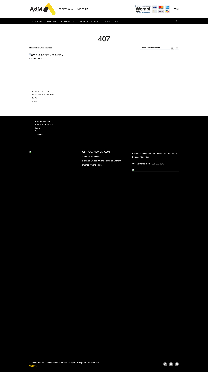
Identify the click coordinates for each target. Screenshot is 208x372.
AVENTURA (82, 9)
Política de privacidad (90, 157)
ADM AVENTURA (42, 121)
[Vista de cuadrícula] (172, 48)
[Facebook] (165, 364)
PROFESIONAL (66, 9)
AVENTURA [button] (51, 21)
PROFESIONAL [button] (36, 21)
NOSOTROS (95, 21)
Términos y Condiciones (91, 165)
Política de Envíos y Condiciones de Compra (101, 161)
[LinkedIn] (177, 364)
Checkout (39, 134)
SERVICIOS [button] (81, 21)
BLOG (116, 21)
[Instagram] (171, 364)
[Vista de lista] (177, 48)
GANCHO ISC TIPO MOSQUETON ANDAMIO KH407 (43, 95)
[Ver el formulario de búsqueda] (177, 21)
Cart (36, 131)
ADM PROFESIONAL (44, 124)
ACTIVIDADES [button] (66, 21)
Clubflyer (33, 366)
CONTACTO (107, 21)
